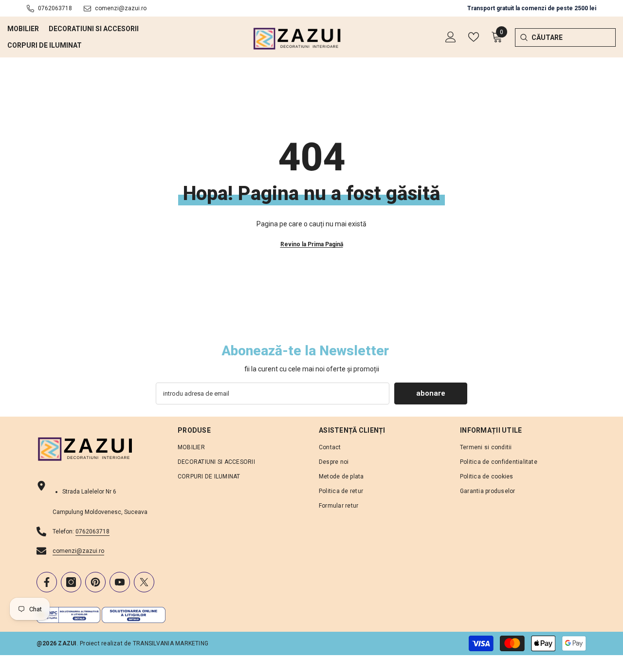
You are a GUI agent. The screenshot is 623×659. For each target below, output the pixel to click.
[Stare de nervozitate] (144, 582)
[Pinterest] (95, 582)
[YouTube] (120, 582)
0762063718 (55, 8)
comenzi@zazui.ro (121, 8)
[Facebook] (47, 582)
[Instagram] (71, 582)
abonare (430, 393)
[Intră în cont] (450, 37)
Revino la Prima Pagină (311, 244)
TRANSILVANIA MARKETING (170, 643)
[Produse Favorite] (473, 37)
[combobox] (573, 37)
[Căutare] (523, 37)
